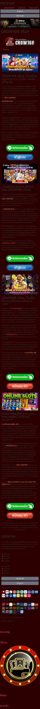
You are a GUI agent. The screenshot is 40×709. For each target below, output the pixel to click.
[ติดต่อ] (2, 690)
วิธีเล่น (3, 642)
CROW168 (7, 3)
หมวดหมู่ (5, 631)
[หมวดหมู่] (2, 626)
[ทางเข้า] (2, 700)
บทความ (6, 49)
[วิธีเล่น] (2, 637)
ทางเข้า (4, 705)
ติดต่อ (3, 695)
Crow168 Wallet (16, 308)
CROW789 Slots (11, 334)
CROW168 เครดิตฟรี (8, 243)
